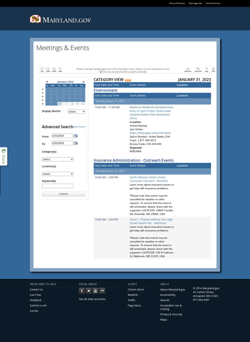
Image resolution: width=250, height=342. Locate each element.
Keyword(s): (49, 181)
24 (60, 100)
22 (48, 100)
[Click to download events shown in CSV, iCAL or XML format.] (198, 69)
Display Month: (51, 111)
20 (77, 96)
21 (82, 96)
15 (48, 96)
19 (72, 96)
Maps (163, 319)
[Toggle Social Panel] (3, 156)
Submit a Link (38, 305)
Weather (133, 295)
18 (66, 96)
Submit (63, 193)
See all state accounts (92, 299)
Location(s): (49, 166)
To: (44, 144)
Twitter (89, 291)
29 (48, 103)
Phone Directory (177, 3)
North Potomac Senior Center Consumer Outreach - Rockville (149, 179)
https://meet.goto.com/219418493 (150, 133)
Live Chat (35, 295)
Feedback (35, 300)
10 (60, 92)
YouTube (95, 291)
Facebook (82, 291)
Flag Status (134, 305)
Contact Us (36, 289)
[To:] (76, 143)
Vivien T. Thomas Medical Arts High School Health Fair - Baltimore (151, 221)
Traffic (131, 300)
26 (72, 100)
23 (54, 100)
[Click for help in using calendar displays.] (207, 69)
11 (66, 92)
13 (77, 92)
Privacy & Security (171, 314)
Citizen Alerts (136, 289)
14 (82, 92)
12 (72, 92)
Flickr (102, 291)
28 (82, 100)
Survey (34, 310)
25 (66, 100)
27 (77, 100)
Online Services (213, 3)
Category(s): (49, 151)
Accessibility (167, 295)
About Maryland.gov (172, 289)
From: (45, 136)
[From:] (76, 135)
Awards (164, 300)
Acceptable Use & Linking (171, 307)
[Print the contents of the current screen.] (213, 69)
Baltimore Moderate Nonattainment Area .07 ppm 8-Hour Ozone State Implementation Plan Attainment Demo (152, 112)
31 (60, 103)
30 (54, 103)
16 (54, 96)
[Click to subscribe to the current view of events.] (188, 69)
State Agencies (195, 3)
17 (60, 96)
